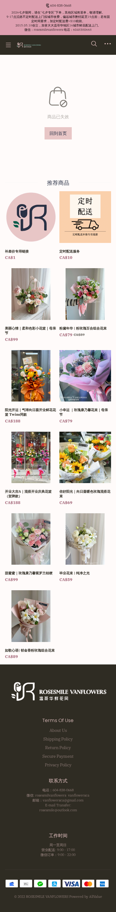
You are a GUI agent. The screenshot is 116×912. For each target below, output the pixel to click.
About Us (58, 730)
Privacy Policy (58, 765)
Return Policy (58, 747)
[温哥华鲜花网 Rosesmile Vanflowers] (28, 45)
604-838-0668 (60, 5)
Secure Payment (58, 756)
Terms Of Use (58, 720)
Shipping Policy (58, 739)
